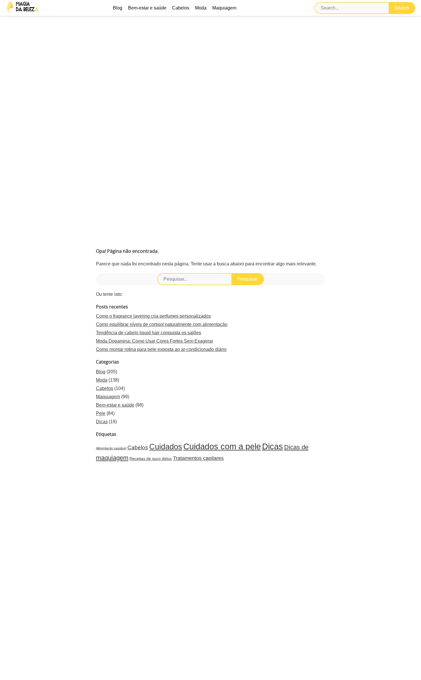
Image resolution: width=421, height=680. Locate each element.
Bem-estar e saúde (147, 7)
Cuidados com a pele (222, 446)
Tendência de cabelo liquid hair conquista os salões (148, 332)
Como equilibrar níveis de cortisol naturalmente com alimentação (161, 324)
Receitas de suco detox (150, 458)
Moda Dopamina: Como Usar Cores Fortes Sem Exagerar (154, 341)
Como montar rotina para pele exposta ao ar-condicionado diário (161, 349)
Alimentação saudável (111, 448)
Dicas (102, 421)
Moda (200, 7)
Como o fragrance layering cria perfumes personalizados (153, 316)
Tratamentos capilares (198, 458)
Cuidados (165, 446)
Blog (117, 7)
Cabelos (180, 7)
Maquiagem (224, 7)
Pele (100, 413)
